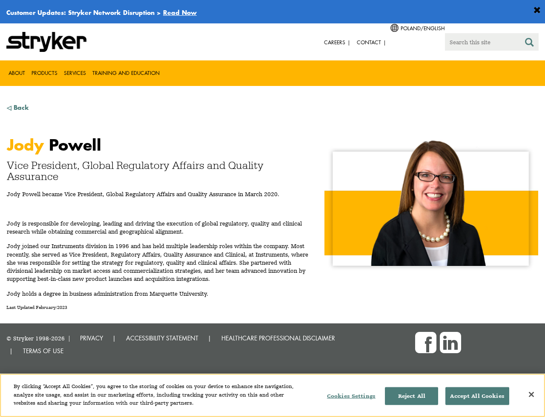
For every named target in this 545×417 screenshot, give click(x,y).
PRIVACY (91, 338)
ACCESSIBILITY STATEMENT (162, 338)
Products (44, 73)
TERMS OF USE (43, 351)
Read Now (180, 12)
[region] (272, 395)
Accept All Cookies (477, 396)
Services (75, 73)
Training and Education (126, 73)
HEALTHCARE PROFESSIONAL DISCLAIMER (278, 338)
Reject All (411, 396)
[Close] (531, 394)
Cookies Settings (351, 396)
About (17, 73)
